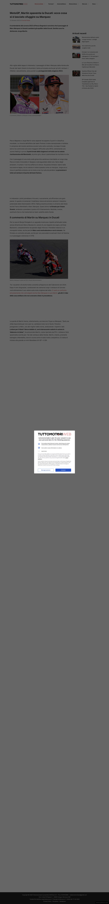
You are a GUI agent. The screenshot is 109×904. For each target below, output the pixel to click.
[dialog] (54, 452)
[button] (54, 451)
